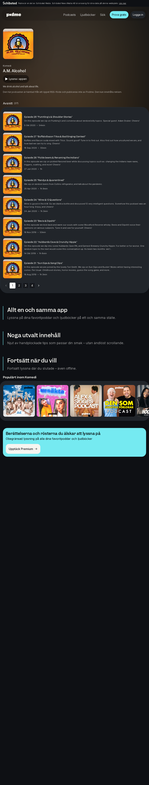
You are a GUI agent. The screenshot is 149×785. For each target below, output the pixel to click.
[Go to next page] (39, 285)
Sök (102, 15)
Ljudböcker (88, 15)
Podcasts (69, 15)
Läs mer (122, 3)
